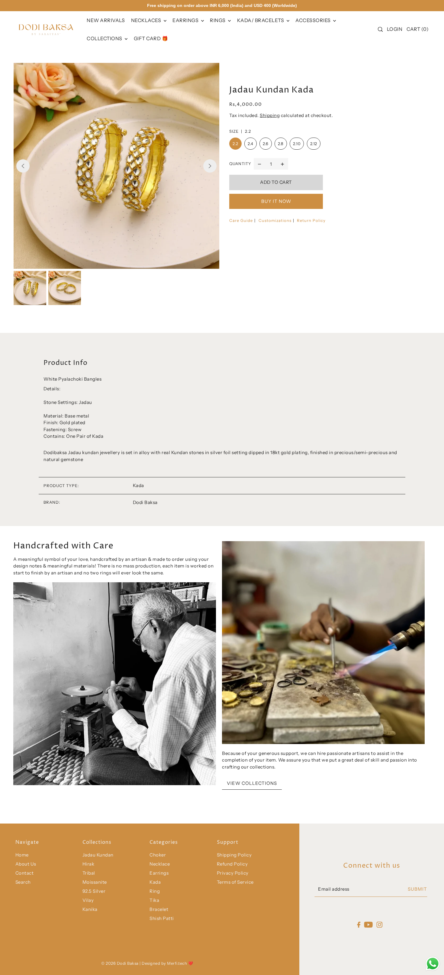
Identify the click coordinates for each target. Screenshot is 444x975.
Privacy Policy (233, 873)
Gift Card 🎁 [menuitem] (151, 38)
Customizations (275, 220)
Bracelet (159, 909)
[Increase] (282, 164)
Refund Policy (232, 864)
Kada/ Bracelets (261, 20)
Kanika (90, 909)
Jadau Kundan (98, 855)
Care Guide (241, 220)
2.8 (281, 143)
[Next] (210, 166)
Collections (105, 38)
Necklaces (146, 20)
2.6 (266, 143)
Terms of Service (235, 882)
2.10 (297, 143)
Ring (155, 891)
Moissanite (94, 882)
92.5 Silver (94, 891)
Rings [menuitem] (218, 20)
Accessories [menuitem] (313, 20)
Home (22, 855)
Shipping (270, 115)
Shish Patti (162, 918)
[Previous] (23, 166)
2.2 (235, 143)
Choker (158, 855)
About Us (25, 864)
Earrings (186, 20)
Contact (24, 873)
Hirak (88, 864)
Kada (155, 882)
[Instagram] (380, 924)
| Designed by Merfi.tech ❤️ (166, 963)
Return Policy (311, 220)
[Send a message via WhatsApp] (432, 963)
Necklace (160, 864)
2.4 (250, 143)
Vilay (88, 900)
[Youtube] (368, 924)
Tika (154, 900)
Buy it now (276, 201)
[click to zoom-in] (116, 166)
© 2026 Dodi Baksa (120, 963)
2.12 (313, 143)
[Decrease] (259, 164)
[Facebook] (358, 924)
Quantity (240, 163)
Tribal (88, 873)
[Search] (380, 29)
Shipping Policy (234, 855)
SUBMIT (417, 889)
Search (23, 882)
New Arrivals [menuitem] (106, 20)
